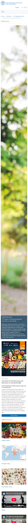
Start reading (14, 415)
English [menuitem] (17, 7)
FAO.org (2, 16)
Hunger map (6, 463)
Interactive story (7, 487)
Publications (8, 16)
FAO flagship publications (18, 16)
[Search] (26, 7)
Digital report (6, 440)
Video (3, 510)
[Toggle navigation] (3, 11)
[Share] (24, 7)
